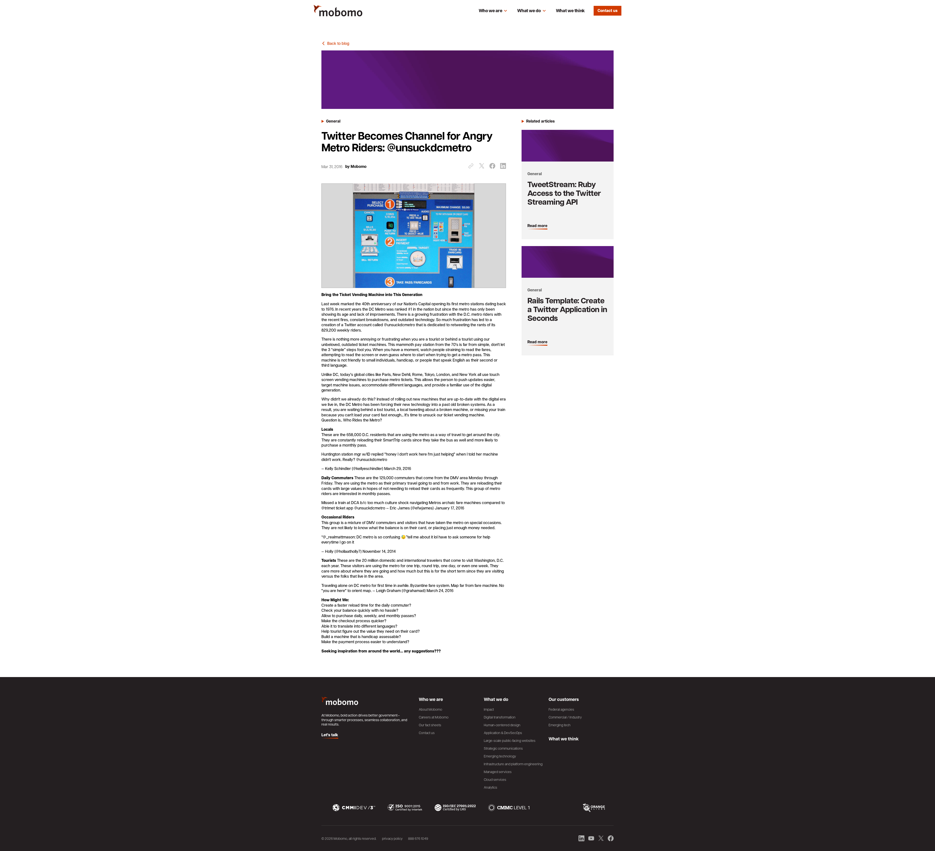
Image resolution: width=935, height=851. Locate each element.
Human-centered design (502, 725)
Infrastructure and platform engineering (513, 764)
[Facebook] (492, 166)
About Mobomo (430, 709)
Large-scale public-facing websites (509, 740)
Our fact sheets (430, 725)
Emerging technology (500, 756)
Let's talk (329, 735)
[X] (482, 166)
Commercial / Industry (565, 717)
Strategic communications (503, 748)
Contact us (607, 10)
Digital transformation (499, 717)
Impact (489, 709)
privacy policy (392, 838)
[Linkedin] (503, 166)
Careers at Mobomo (434, 717)
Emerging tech (559, 725)
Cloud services (495, 779)
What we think (570, 10)
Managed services (498, 771)
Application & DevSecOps (503, 732)
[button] (493, 11)
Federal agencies (561, 709)
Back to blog (338, 43)
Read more (537, 226)
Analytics (490, 787)
